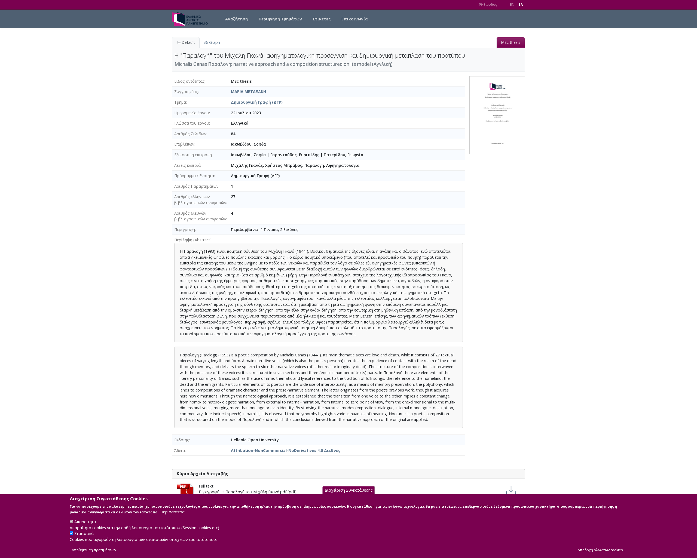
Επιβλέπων (184, 144)
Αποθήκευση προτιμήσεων (94, 550)
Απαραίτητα (85, 521)
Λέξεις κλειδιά (187, 165)
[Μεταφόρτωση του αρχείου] (511, 490)
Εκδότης (181, 439)
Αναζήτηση (236, 18)
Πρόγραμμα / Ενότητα (194, 175)
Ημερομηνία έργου (191, 112)
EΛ (521, 4)
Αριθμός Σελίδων (190, 133)
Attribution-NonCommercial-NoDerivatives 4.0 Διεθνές (285, 450)
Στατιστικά (84, 533)
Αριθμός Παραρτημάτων (196, 186)
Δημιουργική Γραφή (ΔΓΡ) (257, 102)
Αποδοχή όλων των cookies (600, 550)
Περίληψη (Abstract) (193, 239)
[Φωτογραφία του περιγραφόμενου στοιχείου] (497, 114)
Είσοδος (490, 4)
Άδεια (179, 450)
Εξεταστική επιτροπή (193, 154)
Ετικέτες (322, 18)
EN (512, 4)
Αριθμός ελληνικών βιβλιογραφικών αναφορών (200, 199)
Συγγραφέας (186, 91)
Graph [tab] (214, 42)
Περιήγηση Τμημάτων (280, 18)
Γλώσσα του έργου (191, 123)
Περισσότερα (172, 511)
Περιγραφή (184, 229)
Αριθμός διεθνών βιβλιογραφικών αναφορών (200, 216)
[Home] (192, 19)
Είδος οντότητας (189, 81)
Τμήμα (180, 102)
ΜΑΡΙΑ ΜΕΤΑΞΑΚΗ (248, 91)
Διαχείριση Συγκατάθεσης (349, 490)
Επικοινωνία (354, 18)
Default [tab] (188, 42)
